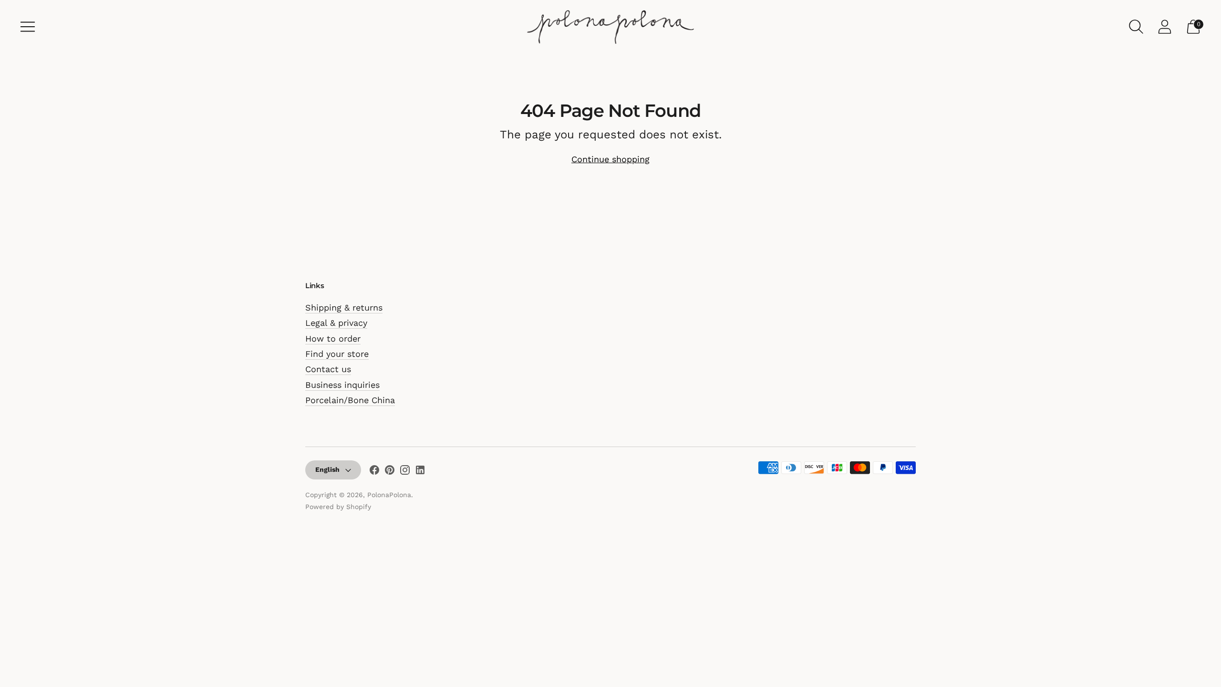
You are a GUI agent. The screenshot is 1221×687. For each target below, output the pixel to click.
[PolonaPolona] (610, 27)
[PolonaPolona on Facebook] (374, 471)
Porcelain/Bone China (350, 400)
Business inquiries (342, 385)
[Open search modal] (1136, 26)
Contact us (328, 369)
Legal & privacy (336, 323)
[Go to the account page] (1164, 26)
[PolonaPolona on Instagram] (405, 471)
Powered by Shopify (338, 506)
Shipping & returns (344, 307)
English (327, 469)
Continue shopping (610, 159)
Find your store (337, 354)
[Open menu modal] (27, 26)
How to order (333, 338)
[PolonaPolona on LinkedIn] (420, 471)
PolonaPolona (389, 495)
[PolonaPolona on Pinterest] (389, 471)
